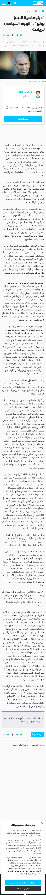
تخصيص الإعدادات (23, 888)
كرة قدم (35, 745)
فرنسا (15, 745)
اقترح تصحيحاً (37, 734)
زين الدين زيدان (24, 745)
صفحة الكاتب (23, 119)
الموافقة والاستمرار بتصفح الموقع (23, 882)
